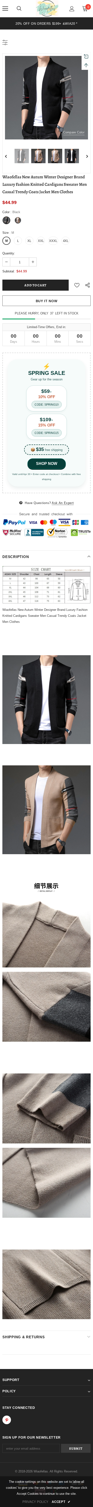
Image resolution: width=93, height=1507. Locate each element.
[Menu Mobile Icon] (5, 9)
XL (29, 241)
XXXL (53, 241)
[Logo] (47, 8)
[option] (46, 97)
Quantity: (8, 253)
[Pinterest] (6, 1420)
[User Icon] (71, 8)
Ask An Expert (63, 503)
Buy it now (46, 301)
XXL (41, 241)
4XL (65, 241)
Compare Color (73, 132)
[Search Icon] (19, 8)
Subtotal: (8, 271)
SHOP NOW (46, 464)
